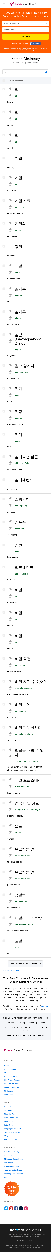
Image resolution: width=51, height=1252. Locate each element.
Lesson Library (10, 1069)
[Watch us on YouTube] (11, 1208)
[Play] (10, 89)
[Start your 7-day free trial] (11, 1189)
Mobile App (8, 1095)
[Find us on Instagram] (26, 1208)
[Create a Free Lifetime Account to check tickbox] (4, 80)
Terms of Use (30, 48)
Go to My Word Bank (11, 970)
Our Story (8, 1110)
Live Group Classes (12, 1084)
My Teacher (8, 1091)
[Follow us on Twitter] (6, 1208)
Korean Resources (11, 1087)
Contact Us (8, 1177)
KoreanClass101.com (32, 1237)
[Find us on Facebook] (16, 1208)
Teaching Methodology (13, 1170)
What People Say (11, 1118)
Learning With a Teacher (13, 1174)
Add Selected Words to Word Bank (26, 964)
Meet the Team (10, 1114)
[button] (47, 4)
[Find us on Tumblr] (21, 1208)
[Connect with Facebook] (35, 43)
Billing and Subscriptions (13, 1159)
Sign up (44, 1006)
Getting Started (10, 1155)
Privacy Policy (38, 48)
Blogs (6, 1136)
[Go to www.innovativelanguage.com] (25, 1229)
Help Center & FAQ (11, 1152)
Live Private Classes (12, 1080)
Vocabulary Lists (10, 1076)
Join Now (25, 36)
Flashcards (8, 1073)
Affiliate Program (10, 1139)
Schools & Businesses (12, 1132)
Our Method (9, 1107)
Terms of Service (30, 1247)
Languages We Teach (12, 1129)
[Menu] (4, 4)
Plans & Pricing (10, 1121)
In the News (8, 1125)
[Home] (23, 6)
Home (6, 1066)
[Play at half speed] (10, 96)
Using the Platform (11, 1166)
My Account (8, 1163)
